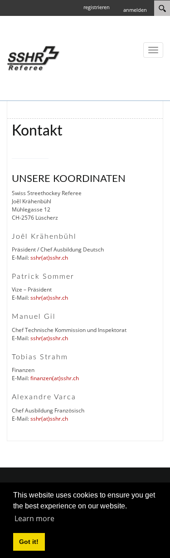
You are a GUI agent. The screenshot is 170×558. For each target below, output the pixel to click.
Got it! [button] (29, 541)
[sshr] (34, 57)
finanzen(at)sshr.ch (54, 378)
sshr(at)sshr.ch (49, 257)
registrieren (96, 7)
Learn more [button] (34, 518)
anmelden (135, 9)
